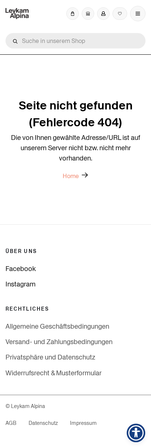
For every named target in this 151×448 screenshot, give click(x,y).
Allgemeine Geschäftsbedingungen (57, 326)
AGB (10, 423)
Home (71, 176)
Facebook (20, 268)
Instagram (20, 284)
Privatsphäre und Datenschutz (50, 357)
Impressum (83, 423)
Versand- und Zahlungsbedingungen (59, 341)
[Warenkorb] (72, 13)
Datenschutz (43, 423)
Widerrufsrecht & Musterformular (53, 372)
